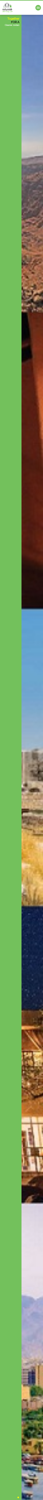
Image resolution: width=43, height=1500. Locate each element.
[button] (18, 1497)
